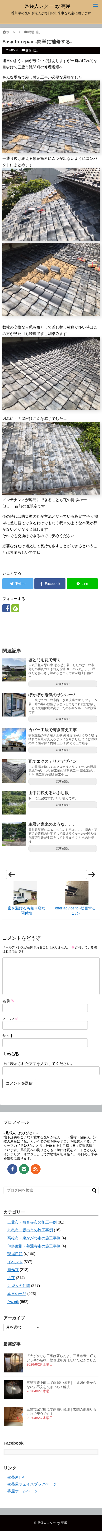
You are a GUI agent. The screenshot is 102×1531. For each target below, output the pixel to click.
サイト (8, 1036)
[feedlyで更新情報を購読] (15, 608)
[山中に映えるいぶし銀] (14, 802)
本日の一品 (16, 1294)
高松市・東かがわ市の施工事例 (33, 1238)
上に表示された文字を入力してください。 (38, 1064)
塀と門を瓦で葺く (44, 660)
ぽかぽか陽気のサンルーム (52, 695)
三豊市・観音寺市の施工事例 (32, 1222)
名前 (8, 1001)
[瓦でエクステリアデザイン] (14, 771)
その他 (13, 1302)
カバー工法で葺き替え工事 (52, 730)
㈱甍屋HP (15, 1477)
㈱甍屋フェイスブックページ (32, 1484)
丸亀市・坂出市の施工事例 (30, 1230)
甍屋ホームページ (22, 1491)
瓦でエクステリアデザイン (52, 761)
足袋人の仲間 (18, 1286)
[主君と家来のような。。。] (14, 834)
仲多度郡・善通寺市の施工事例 (33, 1246)
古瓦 (11, 1278)
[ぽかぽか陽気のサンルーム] (14, 705)
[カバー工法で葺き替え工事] (14, 740)
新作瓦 (13, 1270)
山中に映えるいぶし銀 (48, 793)
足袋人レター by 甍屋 (47, 6)
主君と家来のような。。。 (52, 824)
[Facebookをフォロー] (6, 608)
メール (10, 1018)
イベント (15, 1262)
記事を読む (63, 683)
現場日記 (31, 50)
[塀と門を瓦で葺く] (14, 669)
